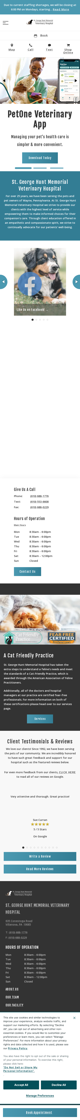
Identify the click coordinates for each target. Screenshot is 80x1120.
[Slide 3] (56, 168)
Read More (61, 9)
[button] (5, 22)
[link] (40, 22)
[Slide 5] (47, 319)
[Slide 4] (43, 319)
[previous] (4, 80)
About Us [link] (12, 989)
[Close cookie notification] (74, 1018)
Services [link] (40, 718)
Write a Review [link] (40, 856)
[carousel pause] (76, 100)
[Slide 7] (45, 847)
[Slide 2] (40, 168)
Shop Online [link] (56, 157)
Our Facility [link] (15, 1005)
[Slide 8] (49, 847)
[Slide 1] (23, 168)
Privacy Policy (18, 1048)
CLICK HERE (67, 772)
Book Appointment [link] (39, 1112)
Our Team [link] (12, 997)
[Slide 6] (42, 847)
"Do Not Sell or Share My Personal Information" (20, 1069)
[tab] (21, 525)
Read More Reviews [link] (40, 869)
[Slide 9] (53, 847)
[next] (75, 80)
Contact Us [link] (28, 571)
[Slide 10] (56, 847)
